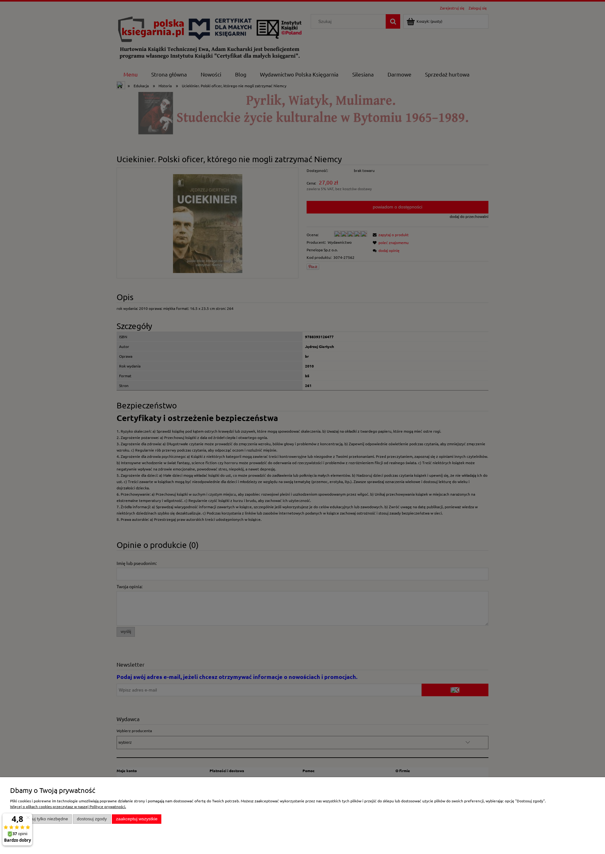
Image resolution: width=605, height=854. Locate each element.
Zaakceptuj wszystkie (137, 819)
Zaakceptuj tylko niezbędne (41, 819)
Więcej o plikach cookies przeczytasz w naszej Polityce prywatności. (68, 806)
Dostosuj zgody (92, 819)
